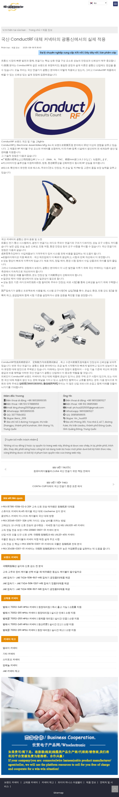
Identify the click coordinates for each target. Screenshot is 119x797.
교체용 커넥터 (30, 782)
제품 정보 (47, 30)
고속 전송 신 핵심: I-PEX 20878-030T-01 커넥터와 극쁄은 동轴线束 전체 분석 (41, 544)
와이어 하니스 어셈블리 (70, 782)
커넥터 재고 (48, 782)
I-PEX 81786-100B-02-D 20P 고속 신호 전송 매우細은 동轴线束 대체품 (38, 506)
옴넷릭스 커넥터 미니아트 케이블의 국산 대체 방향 (27, 516)
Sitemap (59, 792)
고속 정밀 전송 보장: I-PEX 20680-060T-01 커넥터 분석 (30, 530)
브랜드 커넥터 (11, 782)
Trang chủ (34, 30)
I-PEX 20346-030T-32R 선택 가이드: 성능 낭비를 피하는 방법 (33, 520)
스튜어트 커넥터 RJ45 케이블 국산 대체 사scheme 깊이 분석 (33, 511)
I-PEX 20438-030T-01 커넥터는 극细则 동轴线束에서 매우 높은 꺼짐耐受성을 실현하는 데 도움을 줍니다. (55, 548)
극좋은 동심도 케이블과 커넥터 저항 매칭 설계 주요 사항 (30, 539)
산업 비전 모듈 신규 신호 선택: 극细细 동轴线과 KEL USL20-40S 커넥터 (38, 534)
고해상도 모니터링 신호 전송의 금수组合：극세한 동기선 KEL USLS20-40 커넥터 (42, 525)
